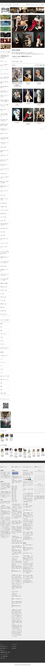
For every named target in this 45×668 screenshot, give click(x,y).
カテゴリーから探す (8, 4)
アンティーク (38, 4)
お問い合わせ (14, 648)
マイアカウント (14, 644)
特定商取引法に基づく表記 (5, 652)
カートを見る (14, 646)
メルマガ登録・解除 (3, 656)
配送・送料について (3, 648)
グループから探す (15, 4)
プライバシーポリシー (4, 654)
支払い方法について (3, 646)
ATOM (4, 658)
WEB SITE (27, 4)
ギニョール (32, 4)
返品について (2, 650)
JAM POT (42, 4)
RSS (1, 658)
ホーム (2, 4)
